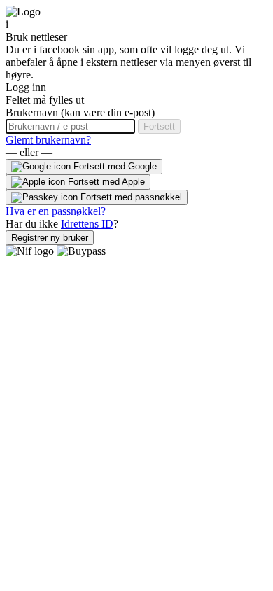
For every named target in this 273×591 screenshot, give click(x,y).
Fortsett (159, 126)
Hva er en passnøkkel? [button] (56, 211)
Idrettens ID (87, 224)
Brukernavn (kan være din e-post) (80, 112)
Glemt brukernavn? (48, 140)
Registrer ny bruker (49, 237)
